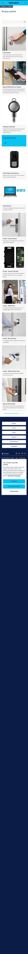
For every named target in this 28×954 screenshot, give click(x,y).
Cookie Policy (10, 475)
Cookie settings (14, 491)
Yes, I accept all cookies (14, 486)
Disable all (14, 481)
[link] (4, 6)
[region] (14, 477)
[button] (10, 6)
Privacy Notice (17, 475)
